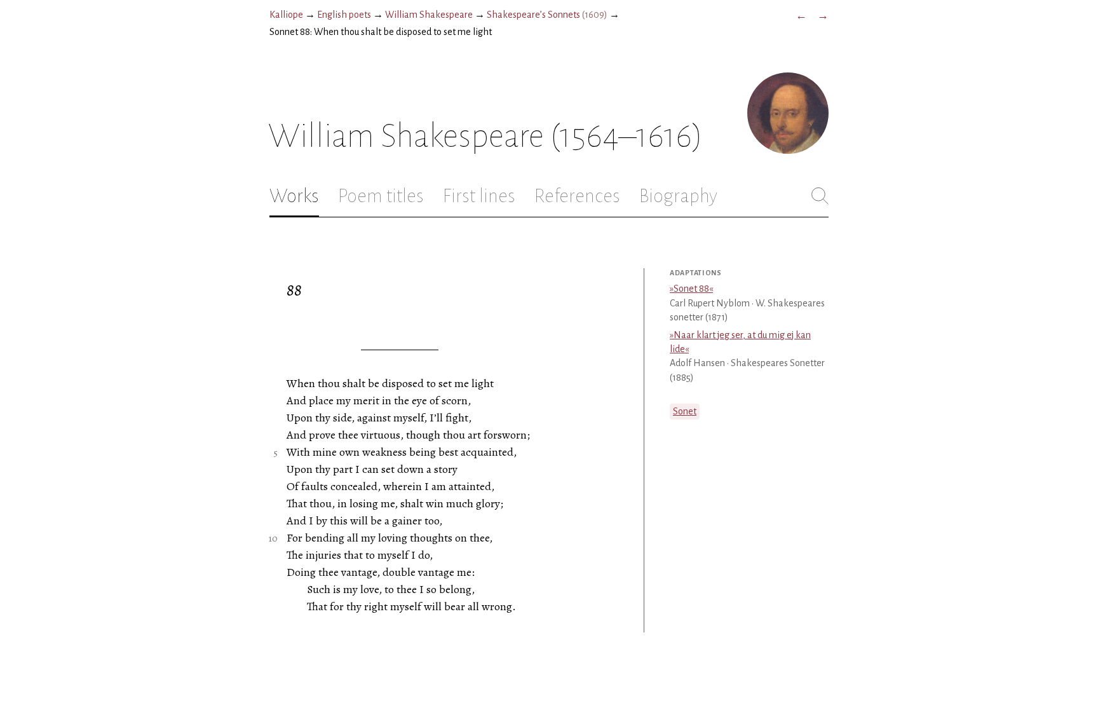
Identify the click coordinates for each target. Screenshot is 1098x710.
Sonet (684, 411)
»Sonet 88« (691, 288)
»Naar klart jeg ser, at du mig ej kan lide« (740, 342)
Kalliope (286, 15)
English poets (344, 15)
